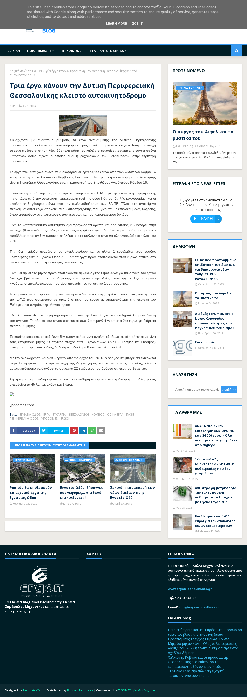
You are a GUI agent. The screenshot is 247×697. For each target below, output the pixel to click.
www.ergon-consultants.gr (190, 589)
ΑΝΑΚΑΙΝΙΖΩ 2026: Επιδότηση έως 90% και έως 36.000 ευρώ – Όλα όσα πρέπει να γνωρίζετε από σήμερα (216, 435)
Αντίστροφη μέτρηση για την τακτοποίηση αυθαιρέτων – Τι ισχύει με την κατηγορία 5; (215, 495)
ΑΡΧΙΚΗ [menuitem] (14, 51)
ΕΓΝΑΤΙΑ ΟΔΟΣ (30, 414)
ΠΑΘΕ (130, 414)
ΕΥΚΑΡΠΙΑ (59, 414)
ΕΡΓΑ (46, 414)
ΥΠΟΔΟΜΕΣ (49, 419)
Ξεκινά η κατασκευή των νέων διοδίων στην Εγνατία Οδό (132, 492)
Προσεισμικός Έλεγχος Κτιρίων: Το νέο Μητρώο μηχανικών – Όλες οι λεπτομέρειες (202, 641)
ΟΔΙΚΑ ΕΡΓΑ (115, 414)
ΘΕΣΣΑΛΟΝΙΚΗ (79, 414)
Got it (137, 24)
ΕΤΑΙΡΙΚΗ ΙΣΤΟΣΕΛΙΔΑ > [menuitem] (108, 51)
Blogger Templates (80, 690)
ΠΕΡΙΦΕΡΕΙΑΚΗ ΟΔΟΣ (24, 419)
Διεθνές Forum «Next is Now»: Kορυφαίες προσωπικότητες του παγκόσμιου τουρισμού (214, 320)
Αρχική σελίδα (20, 71)
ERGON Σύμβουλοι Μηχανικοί (137, 690)
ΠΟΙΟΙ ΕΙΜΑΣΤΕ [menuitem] (39, 51)
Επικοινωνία (205, 342)
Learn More (116, 24)
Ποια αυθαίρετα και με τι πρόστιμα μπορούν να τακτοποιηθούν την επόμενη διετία (205, 632)
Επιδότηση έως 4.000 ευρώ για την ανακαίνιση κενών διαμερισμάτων (215, 521)
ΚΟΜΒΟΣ (98, 414)
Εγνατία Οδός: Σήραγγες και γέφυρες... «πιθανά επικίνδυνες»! (81, 492)
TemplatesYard (33, 690)
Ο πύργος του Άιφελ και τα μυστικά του (203, 135)
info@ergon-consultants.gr (199, 607)
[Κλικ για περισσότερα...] (12, 395)
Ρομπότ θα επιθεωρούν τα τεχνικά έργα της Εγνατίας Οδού (31, 492)
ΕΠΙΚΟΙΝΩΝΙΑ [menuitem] (72, 51)
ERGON (37, 71)
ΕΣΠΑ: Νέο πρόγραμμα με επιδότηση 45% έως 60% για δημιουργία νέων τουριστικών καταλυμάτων (215, 269)
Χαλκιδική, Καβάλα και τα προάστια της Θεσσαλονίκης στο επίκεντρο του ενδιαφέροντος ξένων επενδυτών (198, 662)
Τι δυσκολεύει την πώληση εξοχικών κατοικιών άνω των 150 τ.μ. (197, 673)
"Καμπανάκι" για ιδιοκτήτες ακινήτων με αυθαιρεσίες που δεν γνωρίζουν (215, 466)
